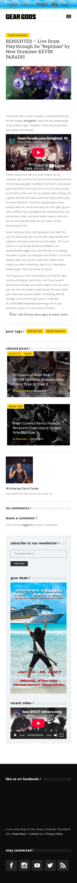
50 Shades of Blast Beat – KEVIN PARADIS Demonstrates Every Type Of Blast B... (38, 379)
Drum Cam (15, 406)
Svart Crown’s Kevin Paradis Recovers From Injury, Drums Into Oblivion (37, 428)
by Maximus (20, 439)
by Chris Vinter (21, 390)
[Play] (15, 735)
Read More (19, 834)
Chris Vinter (30, 488)
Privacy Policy (54, 834)
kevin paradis (56, 331)
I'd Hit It (15, 353)
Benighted (30, 120)
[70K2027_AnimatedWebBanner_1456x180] (38, 8)
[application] (38, 723)
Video (27, 353)
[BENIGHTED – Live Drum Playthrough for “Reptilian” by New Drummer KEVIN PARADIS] (19, 470)
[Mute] (56, 735)
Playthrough (17, 35)
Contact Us (36, 834)
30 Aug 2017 (40, 390)
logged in (27, 525)
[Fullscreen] (62, 735)
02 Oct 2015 (36, 439)
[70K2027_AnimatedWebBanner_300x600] (38, 692)
